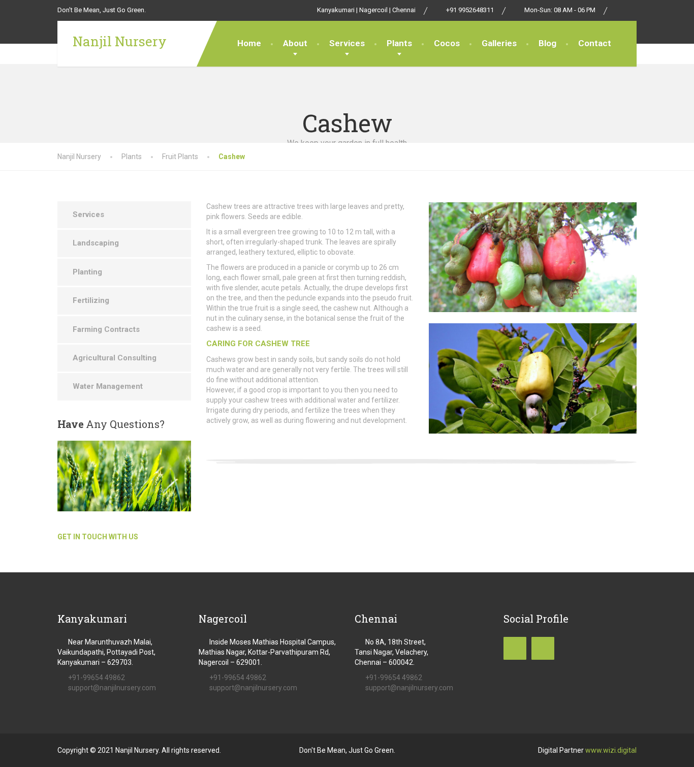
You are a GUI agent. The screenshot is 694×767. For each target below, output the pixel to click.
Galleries (499, 43)
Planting (87, 272)
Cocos (447, 43)
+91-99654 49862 (96, 677)
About (295, 43)
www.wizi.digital (611, 750)
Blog (547, 43)
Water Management (108, 386)
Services (347, 43)
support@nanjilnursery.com (112, 688)
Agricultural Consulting (114, 357)
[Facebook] (620, 10)
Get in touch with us (97, 537)
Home (249, 43)
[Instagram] (632, 10)
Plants (399, 43)
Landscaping (96, 243)
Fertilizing (91, 300)
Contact (594, 43)
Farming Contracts (106, 329)
